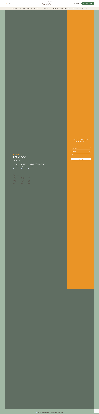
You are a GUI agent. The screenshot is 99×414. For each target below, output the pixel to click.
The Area (55, 8)
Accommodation (25, 8)
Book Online (87, 3)
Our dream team (65, 8)
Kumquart (15, 8)
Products (37, 8)
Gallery (75, 8)
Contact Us (83, 8)
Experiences (46, 8)
